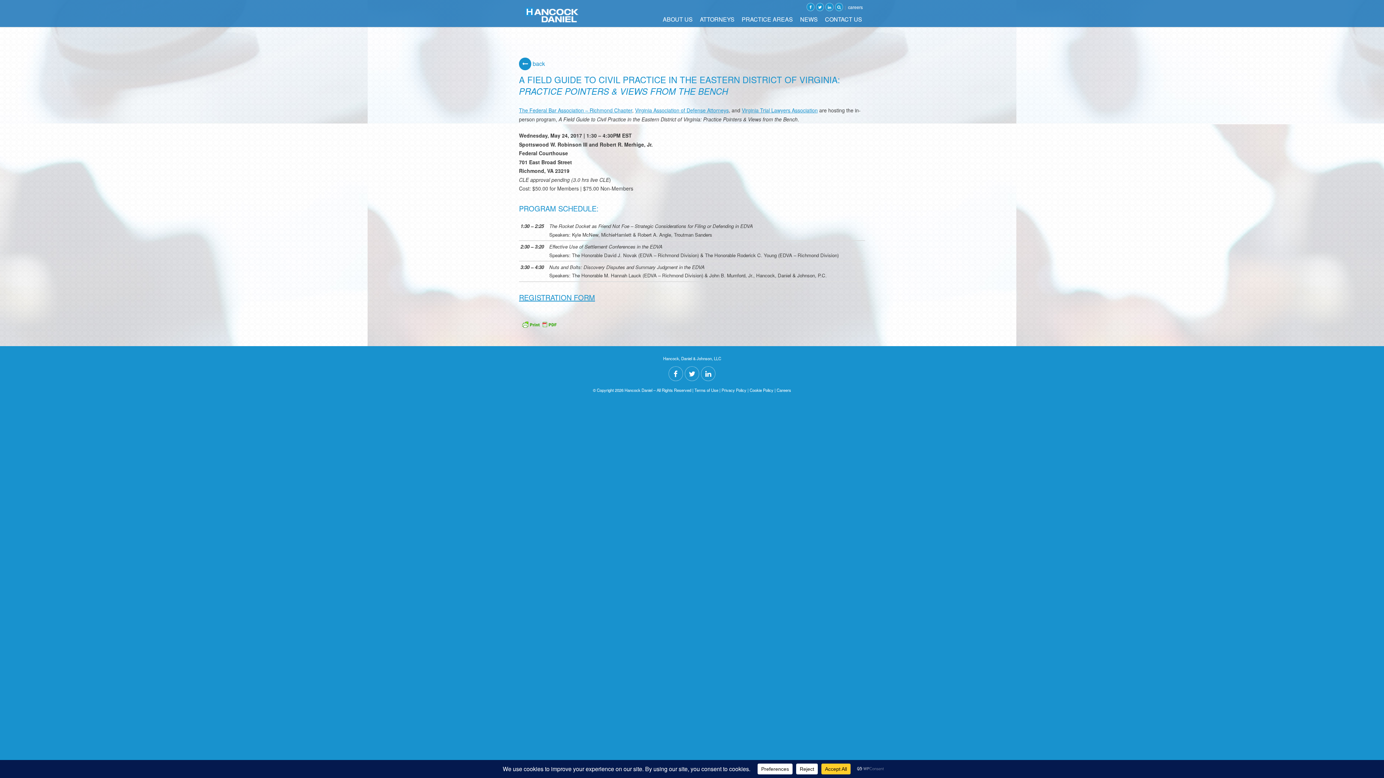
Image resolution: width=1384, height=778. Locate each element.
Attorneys (717, 19)
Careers (855, 7)
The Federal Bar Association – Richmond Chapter (575, 110)
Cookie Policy (761, 390)
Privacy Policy (734, 390)
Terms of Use (706, 390)
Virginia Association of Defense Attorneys (682, 110)
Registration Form (557, 297)
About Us (678, 19)
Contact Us (843, 19)
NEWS (809, 19)
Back (538, 63)
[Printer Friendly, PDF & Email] (539, 323)
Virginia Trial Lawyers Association (780, 110)
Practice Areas (767, 19)
